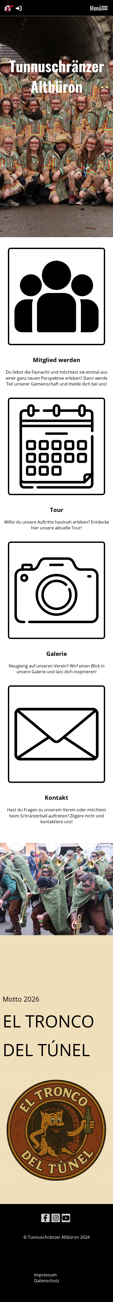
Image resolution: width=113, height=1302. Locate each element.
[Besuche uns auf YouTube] (66, 1219)
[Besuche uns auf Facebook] (45, 1219)
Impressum (45, 1275)
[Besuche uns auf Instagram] (56, 1219)
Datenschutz (46, 1281)
